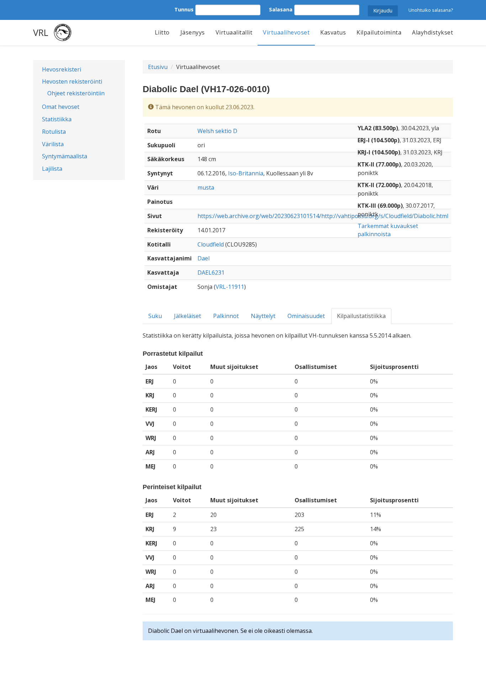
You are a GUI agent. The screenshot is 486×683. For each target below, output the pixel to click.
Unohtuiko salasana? (430, 10)
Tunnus (184, 9)
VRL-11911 (230, 287)
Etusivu (158, 67)
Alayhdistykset (432, 32)
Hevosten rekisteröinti (72, 81)
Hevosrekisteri (61, 69)
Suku (155, 316)
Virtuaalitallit (234, 32)
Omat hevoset (60, 107)
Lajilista (52, 169)
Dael (203, 258)
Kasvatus (333, 32)
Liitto (162, 32)
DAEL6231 (210, 272)
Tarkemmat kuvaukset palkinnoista (388, 230)
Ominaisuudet (306, 316)
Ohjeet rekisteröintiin (76, 93)
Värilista (53, 144)
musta (205, 187)
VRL (40, 32)
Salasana (280, 9)
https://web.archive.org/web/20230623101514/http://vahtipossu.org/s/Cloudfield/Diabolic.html (322, 216)
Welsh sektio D (217, 131)
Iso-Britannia (245, 173)
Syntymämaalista (64, 156)
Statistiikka (57, 119)
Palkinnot (226, 316)
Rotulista (54, 132)
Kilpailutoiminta (378, 32)
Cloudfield (210, 244)
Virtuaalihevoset (286, 32)
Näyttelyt (263, 316)
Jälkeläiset (187, 316)
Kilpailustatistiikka (361, 316)
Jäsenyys (192, 32)
